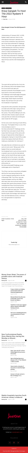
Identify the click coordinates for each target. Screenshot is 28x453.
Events (7, 5)
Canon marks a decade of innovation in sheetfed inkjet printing (18, 368)
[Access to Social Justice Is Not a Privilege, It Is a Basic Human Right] (5, 376)
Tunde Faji (5, 19)
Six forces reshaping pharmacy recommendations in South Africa (18, 314)
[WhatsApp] (13, 22)
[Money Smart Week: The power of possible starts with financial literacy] (14, 264)
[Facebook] (3, 22)
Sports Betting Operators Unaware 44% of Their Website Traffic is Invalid (18, 360)
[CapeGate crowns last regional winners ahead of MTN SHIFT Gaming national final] (5, 306)
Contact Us (14, 448)
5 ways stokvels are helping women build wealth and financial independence (17, 291)
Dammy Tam (4, 280)
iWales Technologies (20, 451)
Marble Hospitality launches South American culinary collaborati (14, 396)
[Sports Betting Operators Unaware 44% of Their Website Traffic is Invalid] (5, 360)
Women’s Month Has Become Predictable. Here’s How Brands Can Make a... (18, 298)
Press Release (8, 8)
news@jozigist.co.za (17, 432)
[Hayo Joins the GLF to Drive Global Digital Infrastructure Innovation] (5, 352)
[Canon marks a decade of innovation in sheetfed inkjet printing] (5, 368)
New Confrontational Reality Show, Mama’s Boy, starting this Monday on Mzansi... (13, 336)
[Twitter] (6, 22)
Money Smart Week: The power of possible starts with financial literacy (14, 276)
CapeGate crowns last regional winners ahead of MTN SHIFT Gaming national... (18, 306)
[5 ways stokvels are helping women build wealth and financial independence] (5, 291)
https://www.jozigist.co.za (14, 244)
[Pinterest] (10, 22)
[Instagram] (14, 442)
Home (3, 5)
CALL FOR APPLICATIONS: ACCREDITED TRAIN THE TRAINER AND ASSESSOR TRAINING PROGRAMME (20, 223)
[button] (2, 2)
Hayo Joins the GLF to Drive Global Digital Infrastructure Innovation (18, 352)
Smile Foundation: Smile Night (8, 219)
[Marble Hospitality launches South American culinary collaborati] (14, 387)
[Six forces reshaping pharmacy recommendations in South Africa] (5, 314)
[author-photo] (14, 240)
